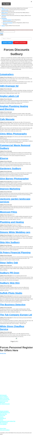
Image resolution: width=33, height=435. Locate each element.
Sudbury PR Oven (9, 273)
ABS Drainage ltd (9, 86)
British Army (2, 402)
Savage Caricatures (4, 411)
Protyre (1, 419)
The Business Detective (12, 304)
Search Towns (7, 42)
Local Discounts (4, 9)
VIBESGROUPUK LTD (5, 412)
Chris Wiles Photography (13, 134)
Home (2, 8)
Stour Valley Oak (9, 262)
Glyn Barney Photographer (14, 178)
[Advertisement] (16, 373)
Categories (3, 15)
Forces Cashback (4, 396)
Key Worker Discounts (5, 403)
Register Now (3, 353)
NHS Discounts (3, 395)
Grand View (2, 415)
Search (1, 33)
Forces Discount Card (4, 399)
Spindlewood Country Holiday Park (7, 421)
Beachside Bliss (3, 414)
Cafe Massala (7, 119)
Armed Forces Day (4, 401)
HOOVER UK (3, 418)
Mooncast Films (8, 212)
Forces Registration (7, 19)
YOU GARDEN (3, 424)
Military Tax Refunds (4, 398)
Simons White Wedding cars (15, 232)
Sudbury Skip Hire (10, 283)
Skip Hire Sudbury (10, 242)
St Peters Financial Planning (15, 252)
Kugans (1, 416)
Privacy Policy (3, 428)
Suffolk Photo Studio (11, 293)
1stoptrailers (7, 74)
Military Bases (4, 12)
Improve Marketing (10, 189)
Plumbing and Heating (12, 222)
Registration (4, 18)
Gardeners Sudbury (10, 168)
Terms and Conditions (5, 429)
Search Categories (20, 42)
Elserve (4, 158)
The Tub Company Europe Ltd (16, 315)
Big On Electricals (4, 422)
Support (3, 25)
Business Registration (7, 22)
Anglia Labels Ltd (9, 96)
